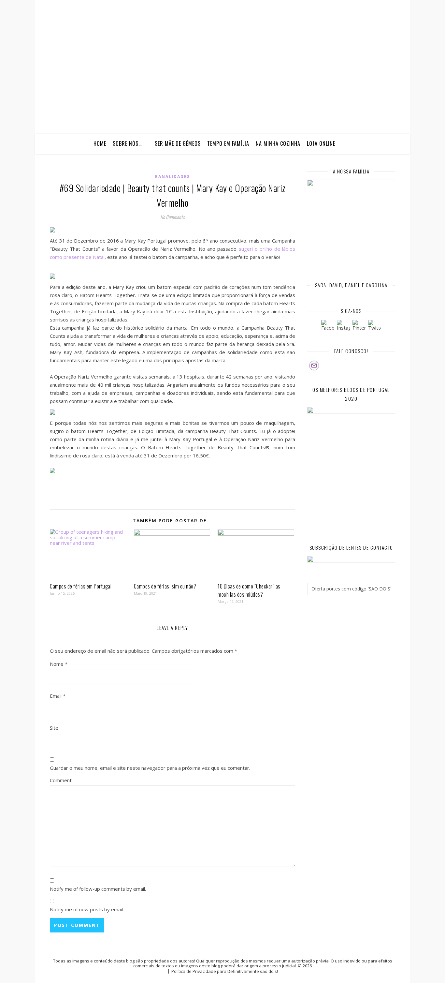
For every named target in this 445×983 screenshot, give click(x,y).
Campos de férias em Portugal (80, 586)
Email (57, 696)
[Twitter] (374, 326)
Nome (58, 664)
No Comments (172, 216)
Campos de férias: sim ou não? (165, 586)
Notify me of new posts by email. (87, 909)
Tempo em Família (228, 143)
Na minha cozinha (278, 143)
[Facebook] (328, 326)
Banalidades (172, 176)
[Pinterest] (359, 326)
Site (54, 727)
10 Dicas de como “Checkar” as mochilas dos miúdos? (249, 590)
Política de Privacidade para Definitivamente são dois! (224, 971)
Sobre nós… (127, 143)
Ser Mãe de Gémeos (178, 143)
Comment (61, 780)
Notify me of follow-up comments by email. (98, 889)
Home (99, 143)
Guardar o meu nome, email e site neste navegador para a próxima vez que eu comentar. (150, 768)
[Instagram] (343, 326)
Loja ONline (321, 143)
